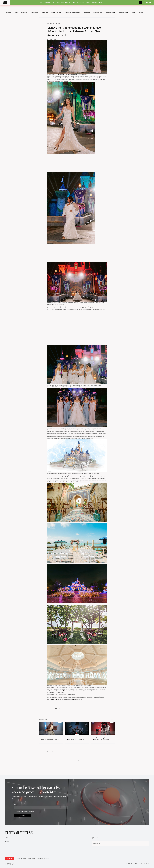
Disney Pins (24, 12)
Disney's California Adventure (73, 12)
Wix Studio (146, 862)
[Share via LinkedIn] (56, 708)
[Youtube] (12, 862)
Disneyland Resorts (123, 12)
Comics (16, 12)
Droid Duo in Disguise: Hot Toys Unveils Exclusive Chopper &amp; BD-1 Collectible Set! (102, 739)
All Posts (8, 12)
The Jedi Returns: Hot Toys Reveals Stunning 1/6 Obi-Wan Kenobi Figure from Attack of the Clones (50, 739)
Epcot (133, 12)
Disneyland (87, 12)
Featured (50, 703)
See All (113, 719)
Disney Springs (34, 12)
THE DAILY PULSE (19, 831)
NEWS (54, 703)
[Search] (140, 2)
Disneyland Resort (110, 12)
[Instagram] (10, 862)
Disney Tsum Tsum (56, 12)
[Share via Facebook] (48, 708)
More (139, 12)
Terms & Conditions (21, 857)
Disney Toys (45, 12)
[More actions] (106, 23)
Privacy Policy (31, 857)
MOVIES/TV (7, 840)
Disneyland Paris (97, 12)
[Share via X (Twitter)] (52, 708)
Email (15, 803)
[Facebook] (5, 862)
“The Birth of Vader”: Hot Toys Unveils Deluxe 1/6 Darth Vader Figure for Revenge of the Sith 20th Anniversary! (76, 739)
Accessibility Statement (43, 857)
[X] (8, 862)
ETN (5, 2)
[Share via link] (60, 708)
